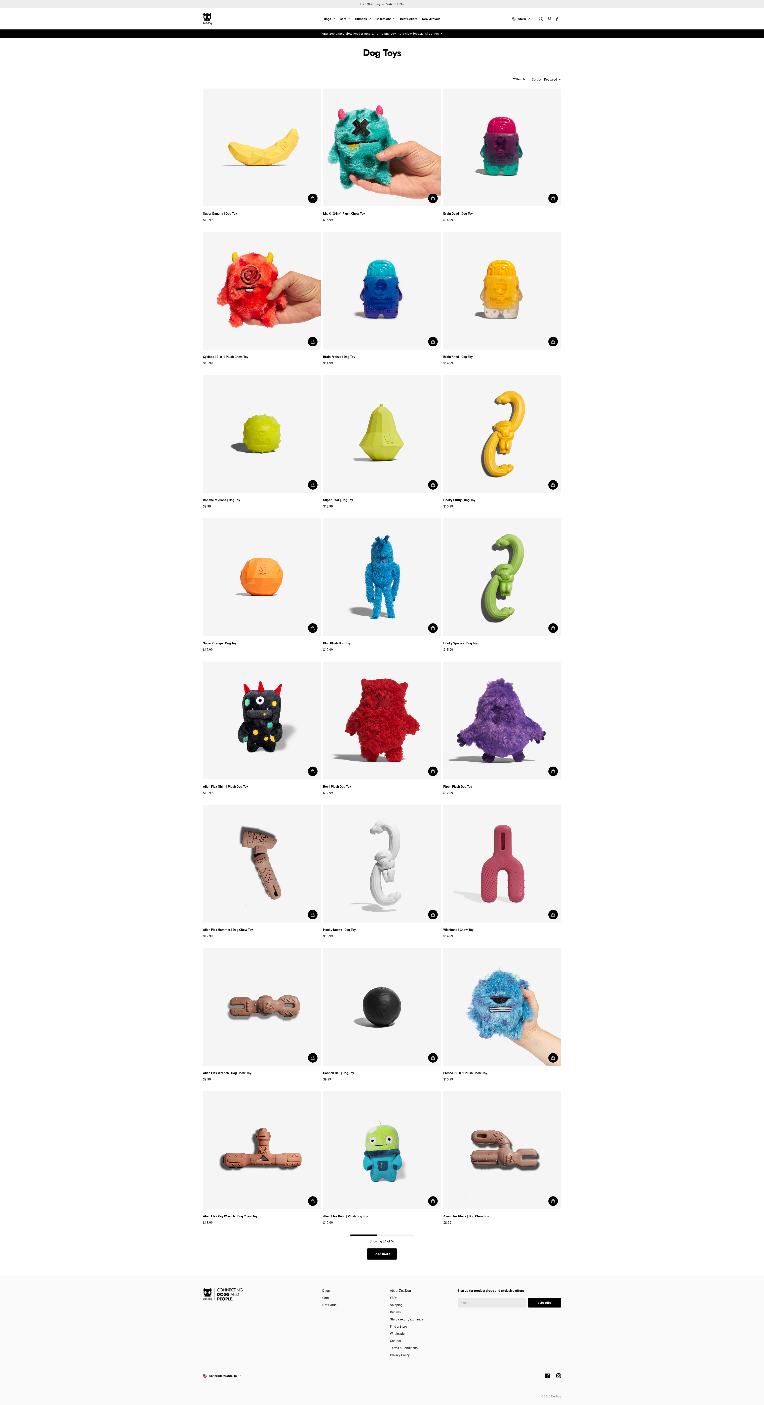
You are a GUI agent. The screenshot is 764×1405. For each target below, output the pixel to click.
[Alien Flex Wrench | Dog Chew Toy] (262, 1007)
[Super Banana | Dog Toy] (262, 147)
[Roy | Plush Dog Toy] (382, 720)
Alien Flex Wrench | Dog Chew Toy (227, 1073)
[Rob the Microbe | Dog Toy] (262, 434)
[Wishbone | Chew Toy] (502, 864)
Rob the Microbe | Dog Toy (221, 500)
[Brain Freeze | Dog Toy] (382, 291)
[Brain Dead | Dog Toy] (502, 147)
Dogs (327, 19)
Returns (395, 1312)
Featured (550, 79)
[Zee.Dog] (207, 18)
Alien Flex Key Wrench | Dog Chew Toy (230, 1216)
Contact (395, 1341)
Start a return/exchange (406, 1319)
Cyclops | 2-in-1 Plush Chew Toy (225, 357)
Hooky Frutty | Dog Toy (459, 500)
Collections (383, 19)
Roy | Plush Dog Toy (337, 786)
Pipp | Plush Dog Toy (457, 786)
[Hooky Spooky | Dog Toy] (502, 577)
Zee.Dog (556, 1396)
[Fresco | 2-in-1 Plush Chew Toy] (502, 1007)
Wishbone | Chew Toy (458, 930)
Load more (381, 1254)
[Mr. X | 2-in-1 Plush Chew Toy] (382, 147)
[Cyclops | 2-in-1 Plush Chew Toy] (262, 291)
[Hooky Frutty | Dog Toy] (502, 434)
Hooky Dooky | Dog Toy (339, 930)
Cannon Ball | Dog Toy (338, 1073)
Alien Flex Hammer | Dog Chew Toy (228, 930)
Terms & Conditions (404, 1348)
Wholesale (397, 1333)
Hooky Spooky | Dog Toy (460, 643)
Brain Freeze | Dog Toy (339, 357)
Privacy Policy (400, 1355)
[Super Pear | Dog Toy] (382, 434)
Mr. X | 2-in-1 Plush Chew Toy (344, 213)
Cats (343, 19)
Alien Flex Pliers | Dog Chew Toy (466, 1216)
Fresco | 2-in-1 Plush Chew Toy (465, 1073)
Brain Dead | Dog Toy (458, 213)
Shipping (396, 1305)
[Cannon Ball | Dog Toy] (382, 1007)
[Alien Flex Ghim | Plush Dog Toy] (262, 720)
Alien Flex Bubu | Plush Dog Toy (345, 1216)
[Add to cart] (313, 198)
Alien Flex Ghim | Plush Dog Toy (225, 786)
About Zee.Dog (400, 1290)
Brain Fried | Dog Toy (458, 357)
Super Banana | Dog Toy (220, 213)
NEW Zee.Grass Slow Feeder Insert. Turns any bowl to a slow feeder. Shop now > (382, 33)
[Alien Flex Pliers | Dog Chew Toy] (502, 1150)
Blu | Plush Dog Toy (336, 643)
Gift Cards (329, 1305)
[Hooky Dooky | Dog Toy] (382, 864)
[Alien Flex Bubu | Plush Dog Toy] (382, 1150)
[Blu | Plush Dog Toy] (382, 577)
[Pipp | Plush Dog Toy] (502, 720)
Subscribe (545, 1303)
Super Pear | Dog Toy (338, 500)
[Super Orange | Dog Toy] (262, 577)
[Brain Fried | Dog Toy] (502, 291)
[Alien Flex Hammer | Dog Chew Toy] (262, 864)
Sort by (537, 79)
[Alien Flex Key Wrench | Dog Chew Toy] (262, 1150)
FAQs (393, 1298)
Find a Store (398, 1326)
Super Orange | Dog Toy (220, 643)
